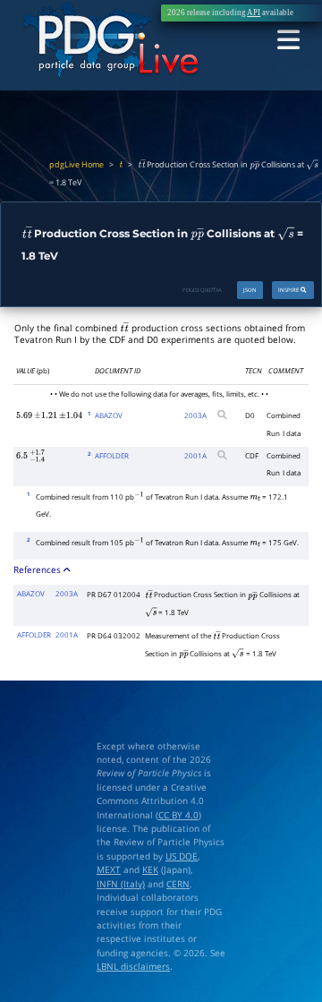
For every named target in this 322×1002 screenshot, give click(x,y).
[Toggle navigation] (288, 41)
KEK (150, 870)
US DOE (181, 856)
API (253, 12)
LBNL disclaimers (133, 966)
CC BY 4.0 (178, 815)
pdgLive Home (76, 164)
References (38, 570)
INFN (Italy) (121, 884)
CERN (178, 884)
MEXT (109, 870)
